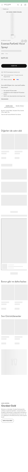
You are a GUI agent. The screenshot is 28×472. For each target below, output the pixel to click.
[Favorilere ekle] (25, 41)
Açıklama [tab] (9, 106)
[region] (14, 26)
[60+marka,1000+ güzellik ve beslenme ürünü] (18, 5)
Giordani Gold (6, 40)
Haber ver (14, 65)
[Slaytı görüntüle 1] (12, 36)
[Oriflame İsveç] (7, 5)
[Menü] (2, 5)
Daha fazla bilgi (4, 99)
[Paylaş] (22, 41)
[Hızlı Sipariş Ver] (25, 4)
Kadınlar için (5, 9)
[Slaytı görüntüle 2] (15, 36)
